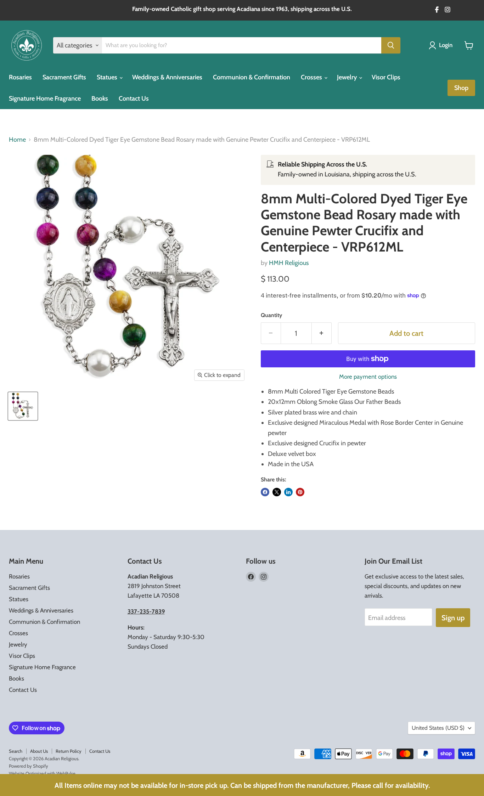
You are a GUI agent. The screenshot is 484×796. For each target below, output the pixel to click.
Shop (461, 88)
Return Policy (68, 751)
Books (99, 98)
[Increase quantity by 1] (322, 333)
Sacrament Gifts (64, 77)
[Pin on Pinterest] (300, 492)
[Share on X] (276, 492)
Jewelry (347, 77)
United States (438, 727)
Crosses (312, 77)
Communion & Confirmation (251, 77)
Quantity (271, 315)
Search (15, 751)
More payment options (368, 376)
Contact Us (134, 98)
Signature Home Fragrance (45, 98)
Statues (108, 77)
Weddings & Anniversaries (167, 77)
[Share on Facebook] (265, 492)
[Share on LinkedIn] (288, 492)
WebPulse (65, 773)
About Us (39, 751)
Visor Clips (386, 77)
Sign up (453, 617)
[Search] (390, 45)
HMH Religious (289, 263)
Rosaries (20, 77)
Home (17, 139)
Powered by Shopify (28, 766)
